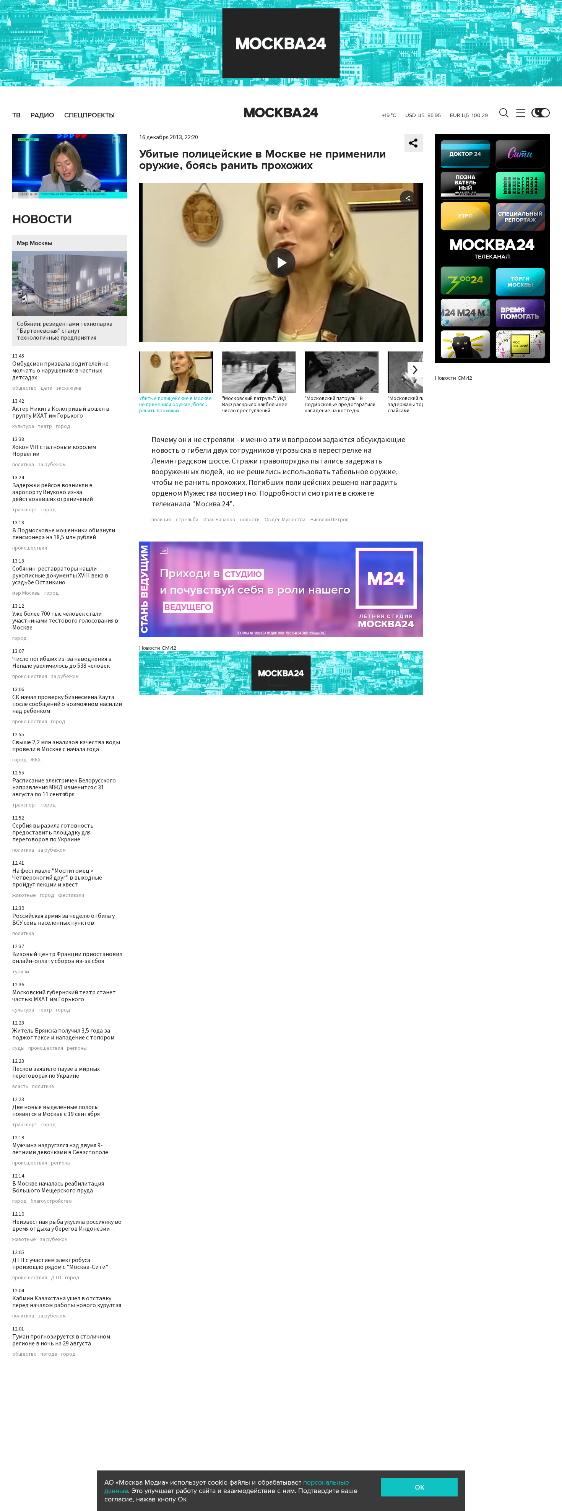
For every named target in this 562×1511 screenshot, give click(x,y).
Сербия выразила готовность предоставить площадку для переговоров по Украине (53, 832)
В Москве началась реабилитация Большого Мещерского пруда (58, 1187)
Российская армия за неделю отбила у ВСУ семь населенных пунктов (63, 919)
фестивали (71, 895)
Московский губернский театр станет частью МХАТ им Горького (64, 996)
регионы (77, 1048)
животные (24, 895)
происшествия (29, 548)
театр (45, 426)
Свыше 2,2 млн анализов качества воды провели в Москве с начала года (66, 745)
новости (250, 519)
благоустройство (51, 1201)
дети (46, 388)
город (63, 426)
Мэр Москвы (34, 243)
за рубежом (52, 464)
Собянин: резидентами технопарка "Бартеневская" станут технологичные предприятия (64, 331)
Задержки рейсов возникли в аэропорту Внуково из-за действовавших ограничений (52, 492)
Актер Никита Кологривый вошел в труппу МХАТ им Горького (60, 412)
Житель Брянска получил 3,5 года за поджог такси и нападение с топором (63, 1034)
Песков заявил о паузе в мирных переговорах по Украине (56, 1072)
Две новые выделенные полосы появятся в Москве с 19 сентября (56, 1110)
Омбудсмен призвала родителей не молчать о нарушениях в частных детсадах (60, 370)
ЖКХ (36, 760)
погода (49, 1354)
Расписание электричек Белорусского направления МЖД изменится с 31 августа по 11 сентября (64, 787)
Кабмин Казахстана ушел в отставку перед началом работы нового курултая (66, 1301)
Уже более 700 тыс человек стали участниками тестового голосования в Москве (65, 621)
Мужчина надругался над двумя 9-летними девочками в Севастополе (60, 1148)
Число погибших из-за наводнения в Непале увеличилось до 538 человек (62, 662)
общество (24, 388)
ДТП (56, 1277)
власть (20, 1086)
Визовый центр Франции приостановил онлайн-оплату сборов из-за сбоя (67, 957)
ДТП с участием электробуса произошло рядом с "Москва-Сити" (60, 1263)
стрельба (187, 519)
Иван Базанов (219, 519)
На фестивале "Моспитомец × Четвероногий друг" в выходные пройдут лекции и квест (57, 878)
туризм (20, 971)
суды (18, 1048)
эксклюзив (68, 388)
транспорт (24, 509)
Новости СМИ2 (157, 648)
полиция (161, 519)
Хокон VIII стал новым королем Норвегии (54, 450)
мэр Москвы (26, 593)
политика (23, 464)
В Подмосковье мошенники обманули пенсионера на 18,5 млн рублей (63, 534)
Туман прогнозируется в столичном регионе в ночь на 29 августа (61, 1340)
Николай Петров (329, 519)
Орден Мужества (285, 519)
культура (23, 426)
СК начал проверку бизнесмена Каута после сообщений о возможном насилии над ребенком (67, 704)
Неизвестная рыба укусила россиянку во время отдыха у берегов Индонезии (67, 1225)
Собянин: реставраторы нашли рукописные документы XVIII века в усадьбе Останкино (60, 575)
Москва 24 (281, 113)
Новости (42, 219)
